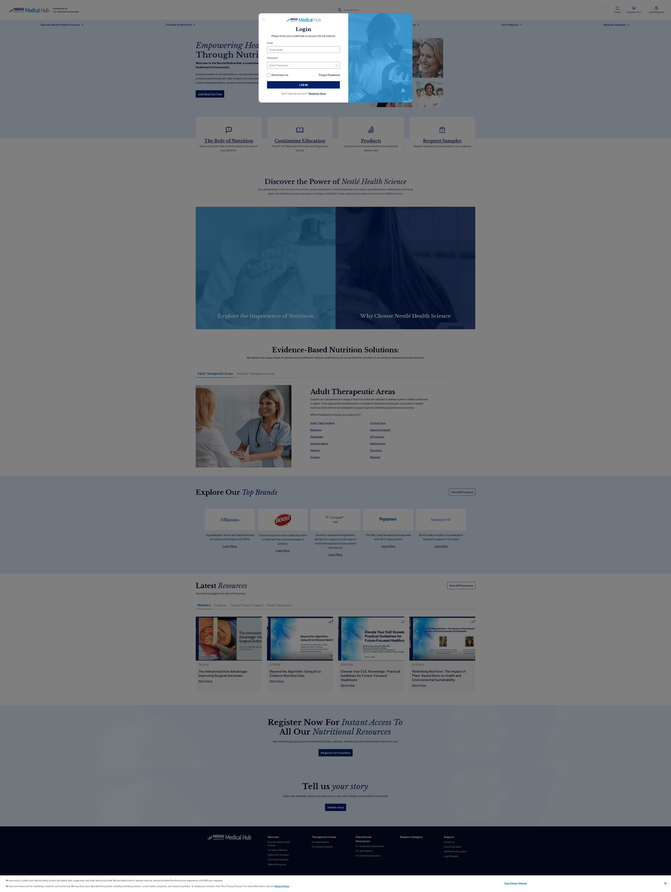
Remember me (279, 74)
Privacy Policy (281, 886)
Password (272, 57)
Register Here (317, 93)
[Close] (263, 19)
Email (270, 42)
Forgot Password (329, 74)
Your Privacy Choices (515, 883)
